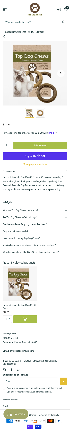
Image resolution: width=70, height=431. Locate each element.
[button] (11, 142)
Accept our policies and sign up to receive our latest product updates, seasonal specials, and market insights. (34, 390)
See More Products (10, 399)
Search (5, 406)
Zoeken (63, 22)
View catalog (5, 9)
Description (8, 171)
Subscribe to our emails (15, 374)
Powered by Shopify (48, 415)
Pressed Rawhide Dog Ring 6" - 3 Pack (19, 307)
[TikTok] (18, 369)
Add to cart (40, 145)
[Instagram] (4, 369)
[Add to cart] (25, 319)
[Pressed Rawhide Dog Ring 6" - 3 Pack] (20, 283)
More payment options (35, 164)
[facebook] (11, 369)
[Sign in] (59, 9)
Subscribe (63, 381)
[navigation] (29, 113)
